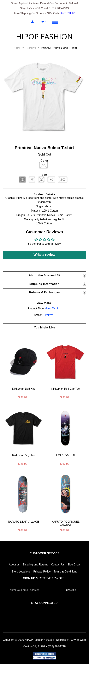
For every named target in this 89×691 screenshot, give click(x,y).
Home (17, 48)
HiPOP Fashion (44, 36)
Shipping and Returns (35, 564)
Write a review (44, 254)
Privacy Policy (42, 571)
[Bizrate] (51, 658)
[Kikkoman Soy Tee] (24, 451)
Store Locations (21, 571)
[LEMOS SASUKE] (65, 451)
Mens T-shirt (51, 308)
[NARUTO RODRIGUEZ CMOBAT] (65, 517)
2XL (62, 179)
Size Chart (73, 564)
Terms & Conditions (65, 571)
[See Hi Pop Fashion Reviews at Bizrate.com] (44, 656)
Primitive (31, 48)
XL (51, 179)
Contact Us (58, 564)
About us (14, 564)
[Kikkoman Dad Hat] (24, 384)
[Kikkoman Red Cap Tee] (65, 384)
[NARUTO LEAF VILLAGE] (24, 517)
